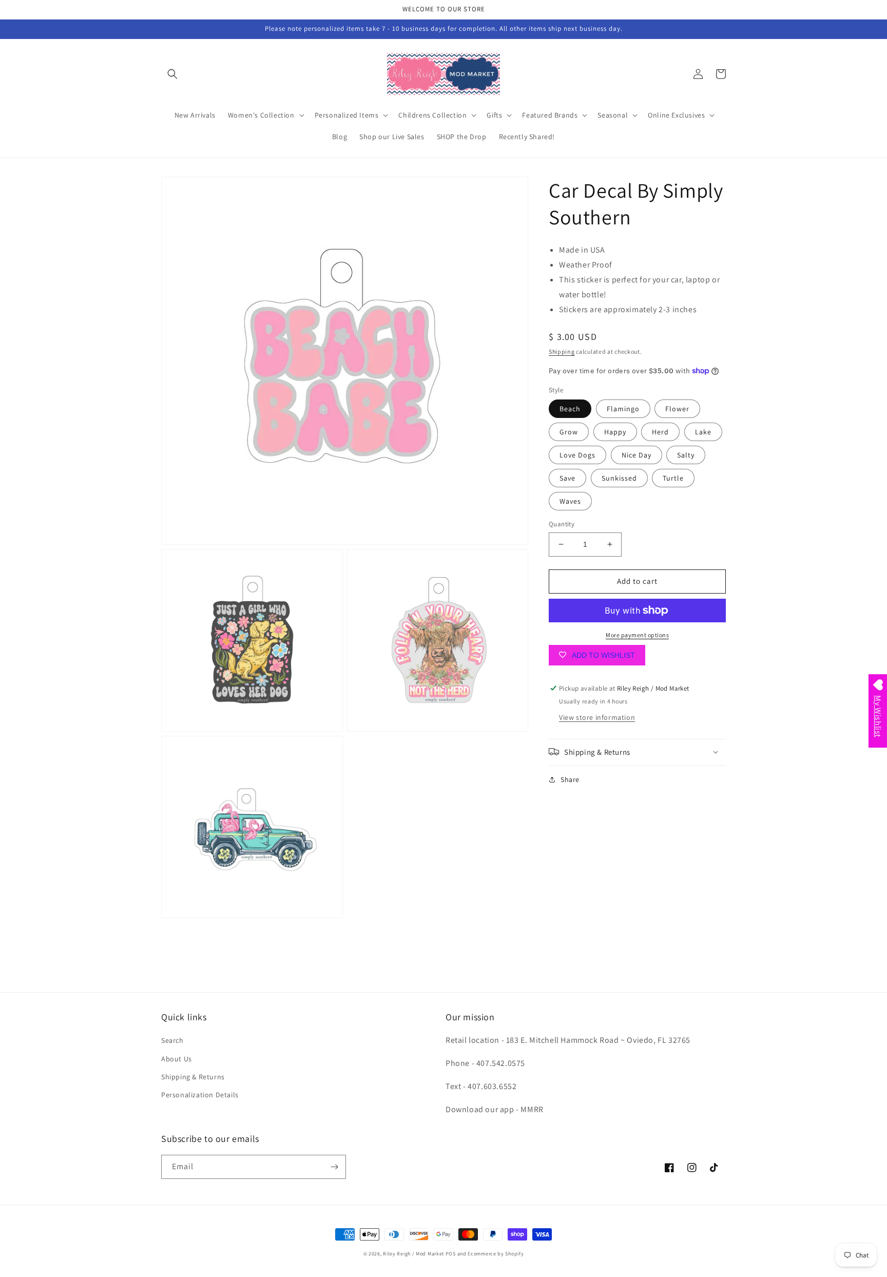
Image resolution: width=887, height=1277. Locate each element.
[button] (172, 74)
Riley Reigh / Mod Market (413, 1253)
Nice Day (636, 455)
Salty (686, 455)
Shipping (562, 351)
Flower (677, 408)
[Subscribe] (334, 1167)
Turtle (673, 478)
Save (567, 478)
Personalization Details (200, 1094)
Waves (570, 501)
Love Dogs (577, 455)
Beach (570, 408)
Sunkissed (619, 478)
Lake (703, 431)
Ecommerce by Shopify (496, 1253)
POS (451, 1253)
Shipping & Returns (193, 1076)
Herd (660, 431)
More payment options (637, 635)
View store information (597, 716)
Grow (569, 431)
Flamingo (623, 408)
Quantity (561, 524)
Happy (615, 431)
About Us (176, 1058)
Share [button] (570, 779)
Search (172, 1040)
